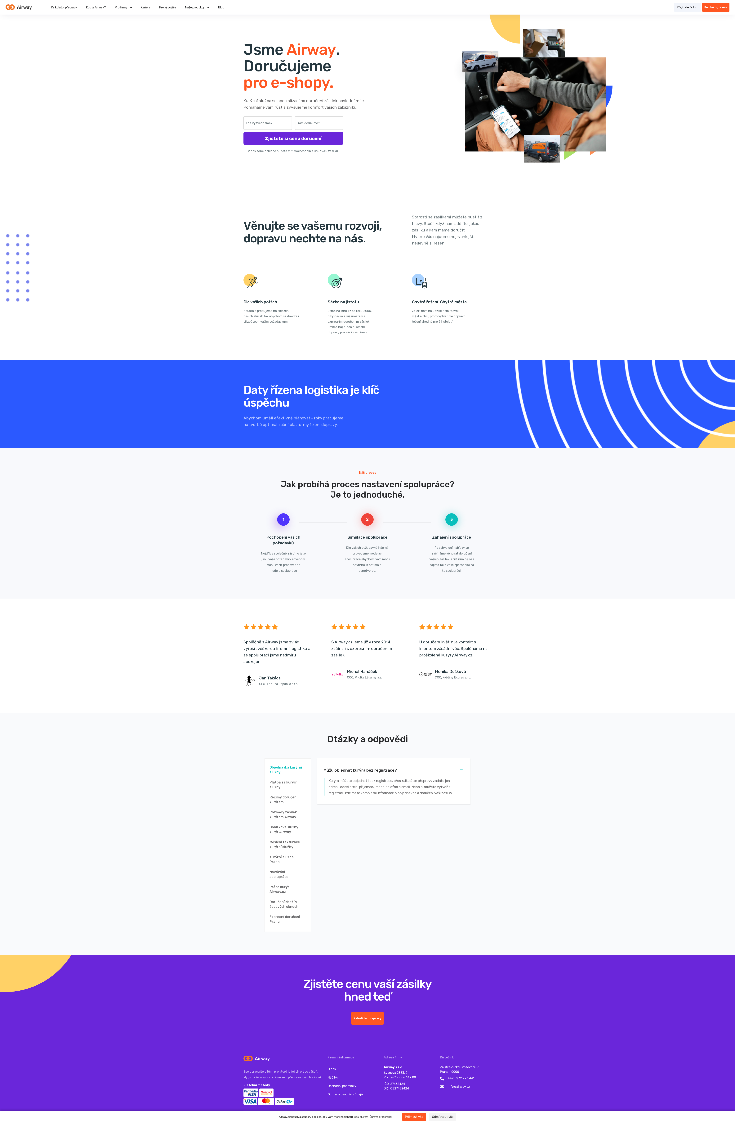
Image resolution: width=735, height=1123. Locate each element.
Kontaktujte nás (715, 7)
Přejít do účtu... (687, 7)
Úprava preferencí (381, 1117)
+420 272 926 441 (461, 1078)
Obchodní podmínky (342, 1086)
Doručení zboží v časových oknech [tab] (284, 904)
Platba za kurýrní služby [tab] (284, 784)
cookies (316, 1117)
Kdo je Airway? (96, 7)
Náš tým (334, 1077)
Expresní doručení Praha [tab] (285, 919)
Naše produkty (194, 7)
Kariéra (145, 7)
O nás (332, 1069)
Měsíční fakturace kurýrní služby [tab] (285, 844)
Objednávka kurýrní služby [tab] (286, 769)
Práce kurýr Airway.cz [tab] (279, 889)
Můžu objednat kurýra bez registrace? (360, 770)
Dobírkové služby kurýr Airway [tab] (284, 829)
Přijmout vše (414, 1117)
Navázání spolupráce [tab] (279, 874)
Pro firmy (121, 7)
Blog (221, 7)
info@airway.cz (459, 1087)
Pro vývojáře (167, 7)
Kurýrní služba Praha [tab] (282, 859)
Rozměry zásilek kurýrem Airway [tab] (283, 814)
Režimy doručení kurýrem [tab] (283, 799)
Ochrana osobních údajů (345, 1094)
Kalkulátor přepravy (64, 7)
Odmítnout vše (442, 1117)
